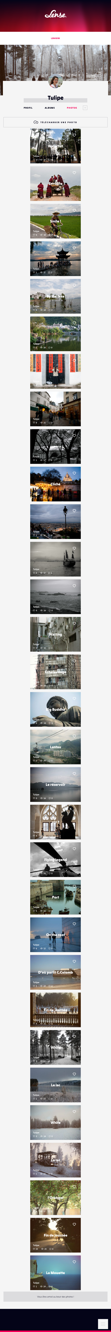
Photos (72, 107)
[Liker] (74, 135)
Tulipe (36, 156)
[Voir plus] (82, 108)
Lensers (55, 38)
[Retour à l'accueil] (55, 14)
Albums (50, 107)
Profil (28, 107)
